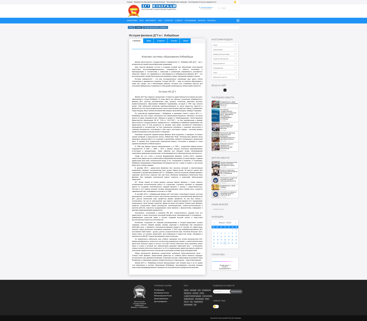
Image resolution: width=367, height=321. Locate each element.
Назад (131, 27)
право (207, 299)
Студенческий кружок (220, 59)
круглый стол (206, 290)
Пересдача (187, 293)
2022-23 (186, 301)
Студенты (161, 41)
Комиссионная (189, 299)
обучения (193, 290)
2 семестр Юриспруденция (192, 296)
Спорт (215, 73)
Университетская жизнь (221, 54)
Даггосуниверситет (160, 301)
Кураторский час (219, 63)
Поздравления (218, 68)
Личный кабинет (207, 7)
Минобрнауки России (161, 293)
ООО (195, 304)
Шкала (185, 41)
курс (199, 290)
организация (199, 299)
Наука (149, 41)
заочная (195, 293)
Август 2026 (225, 222)
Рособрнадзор (159, 290)
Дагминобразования (161, 299)
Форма (186, 290)
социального (198, 301)
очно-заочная (207, 296)
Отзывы (174, 41)
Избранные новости (220, 77)
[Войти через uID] (225, 90)
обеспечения (188, 304)
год (191, 301)
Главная (138, 27)
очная (202, 293)
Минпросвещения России (163, 296)
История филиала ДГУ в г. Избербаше (156, 27)
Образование (218, 50)
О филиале (136, 41)
